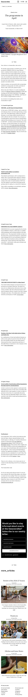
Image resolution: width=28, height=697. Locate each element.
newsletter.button (14, 551)
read (14, 610)
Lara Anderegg (17, 441)
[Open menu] (26, 1)
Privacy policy (18, 694)
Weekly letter (4, 691)
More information (13, 188)
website (14, 456)
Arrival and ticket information (5, 688)
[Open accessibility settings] (18, 2)
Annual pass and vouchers (19, 688)
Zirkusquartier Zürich (6, 443)
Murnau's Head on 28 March (13, 91)
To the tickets (20, 294)
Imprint (3, 694)
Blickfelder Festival (5, 444)
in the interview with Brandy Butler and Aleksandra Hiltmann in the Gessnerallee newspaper (13, 126)
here (19, 456)
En (23, 2)
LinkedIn (3, 693)
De (21, 2)
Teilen (14, 62)
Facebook (17, 693)
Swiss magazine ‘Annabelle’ (9, 131)
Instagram (17, 691)
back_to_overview (7, 6)
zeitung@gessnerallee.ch (7, 482)
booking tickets (11, 133)
